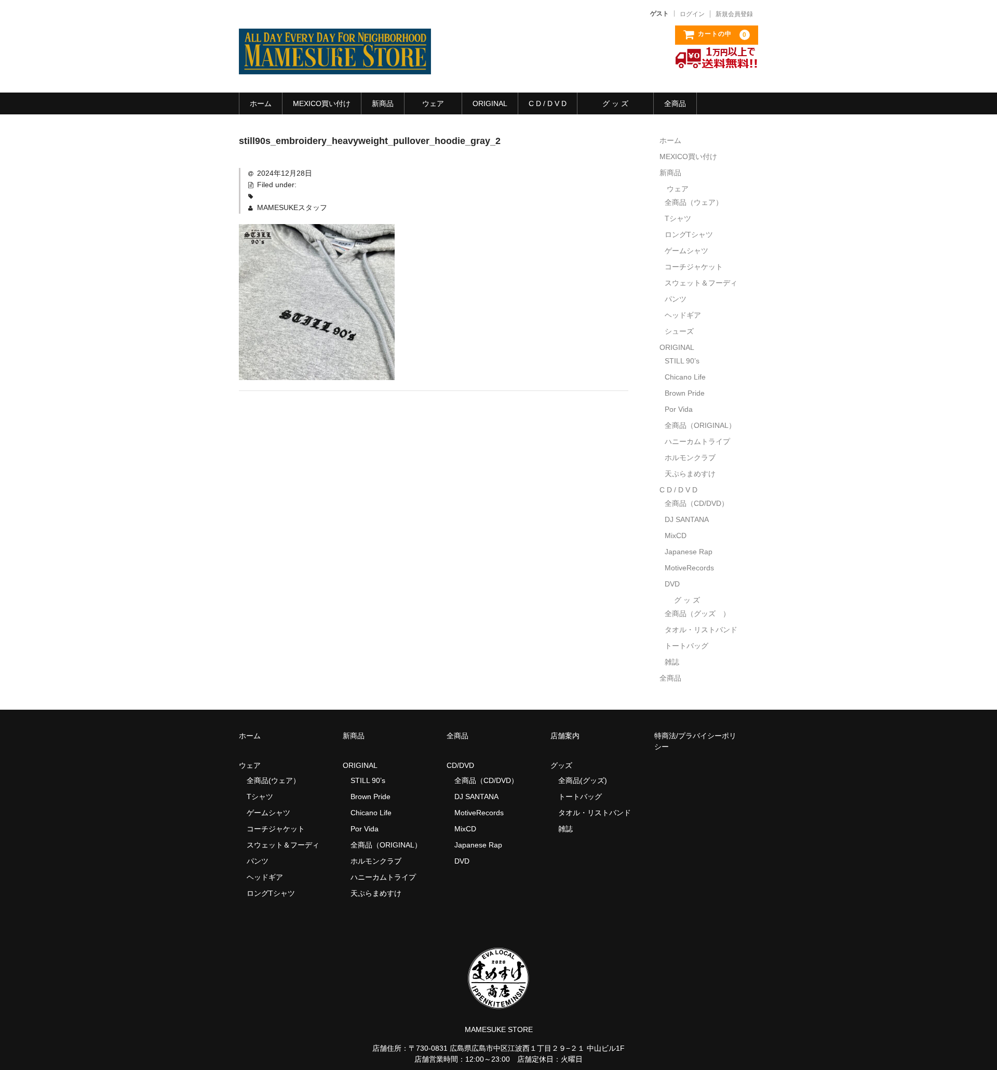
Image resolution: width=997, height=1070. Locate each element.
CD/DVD (460, 765)
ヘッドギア (683, 315)
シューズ (679, 331)
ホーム (261, 103)
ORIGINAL (490, 103)
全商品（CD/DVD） (700, 503)
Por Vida (679, 409)
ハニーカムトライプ (697, 441)
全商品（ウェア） (697, 202)
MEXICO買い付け (322, 103)
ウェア (433, 103)
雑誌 (672, 662)
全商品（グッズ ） (697, 613)
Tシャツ (678, 218)
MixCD (675, 535)
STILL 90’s (682, 361)
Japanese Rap (688, 551)
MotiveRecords (689, 568)
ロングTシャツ (689, 234)
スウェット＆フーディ (701, 283)
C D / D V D (548, 103)
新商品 (383, 103)
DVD (672, 584)
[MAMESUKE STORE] (335, 64)
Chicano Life (685, 377)
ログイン (692, 14)
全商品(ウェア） (273, 780)
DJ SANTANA (687, 519)
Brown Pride (685, 393)
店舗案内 (565, 736)
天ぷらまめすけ (690, 473)
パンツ (675, 299)
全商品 (675, 103)
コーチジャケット (694, 267)
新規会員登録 (734, 14)
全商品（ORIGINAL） (700, 425)
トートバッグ (686, 646)
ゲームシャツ (686, 250)
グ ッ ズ (615, 103)
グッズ (565, 765)
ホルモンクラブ (690, 457)
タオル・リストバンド (701, 629)
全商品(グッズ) (582, 780)
